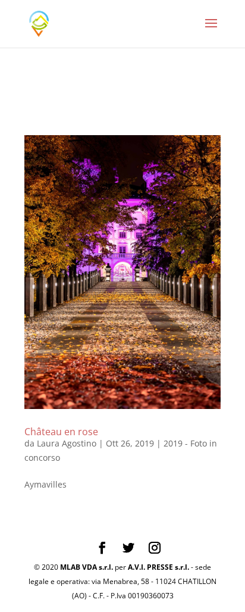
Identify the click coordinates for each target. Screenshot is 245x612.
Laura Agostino (66, 443)
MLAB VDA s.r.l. (86, 567)
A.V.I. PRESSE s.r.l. (158, 567)
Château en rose (61, 431)
